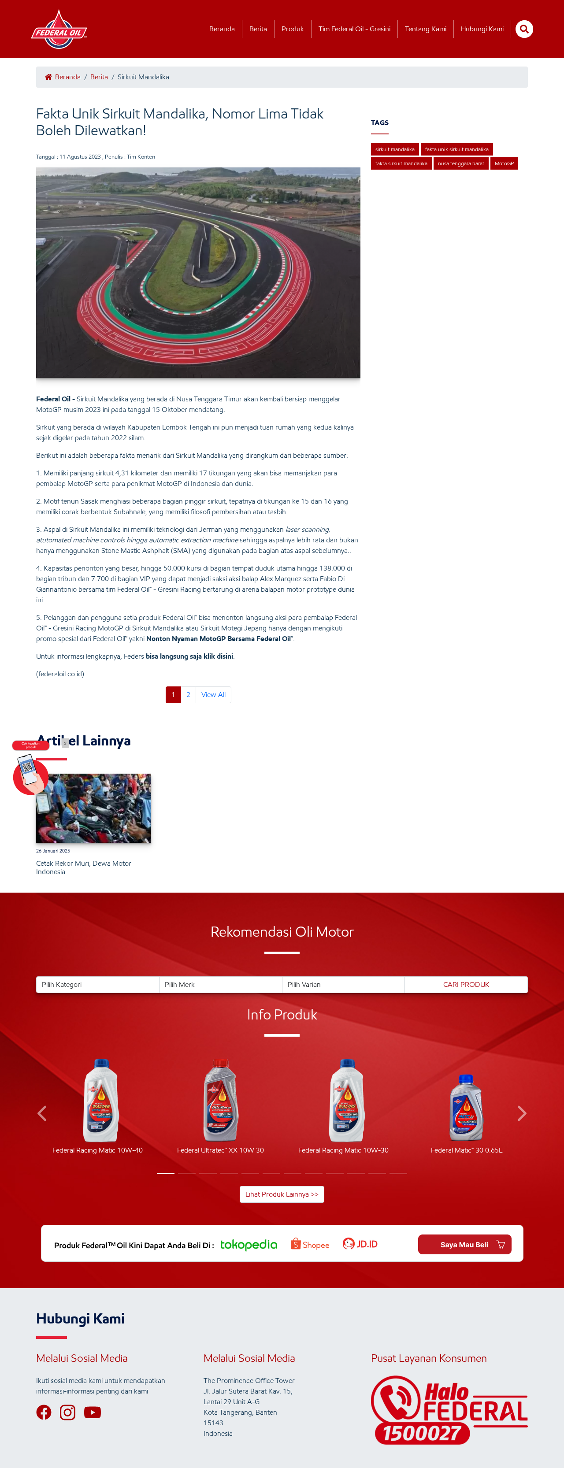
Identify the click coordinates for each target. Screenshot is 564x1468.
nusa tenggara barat (461, 163)
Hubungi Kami (482, 29)
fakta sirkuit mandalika (401, 163)
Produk (293, 29)
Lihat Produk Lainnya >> (282, 1194)
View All (213, 694)
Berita (258, 29)
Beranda (222, 29)
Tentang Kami (425, 29)
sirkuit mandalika (395, 149)
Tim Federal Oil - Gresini (354, 29)
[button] (42, 1115)
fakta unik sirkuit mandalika (457, 149)
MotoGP (504, 163)
